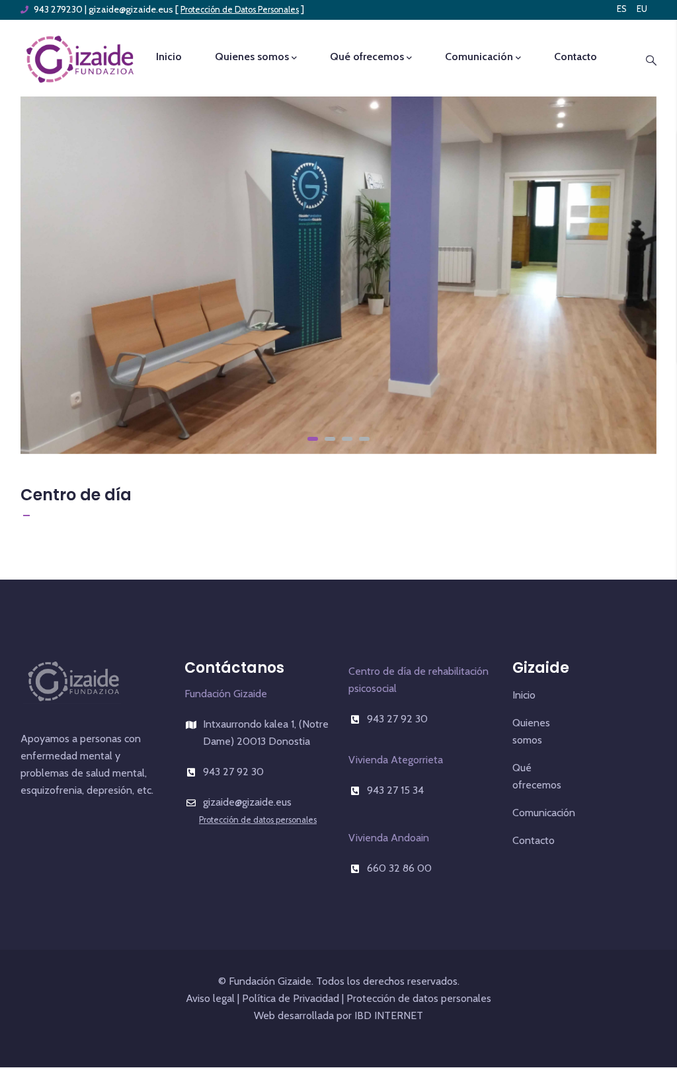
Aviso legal (210, 998)
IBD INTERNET (387, 1015)
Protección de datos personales (258, 820)
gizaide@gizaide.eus (131, 9)
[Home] (79, 57)
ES (622, 8)
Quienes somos (252, 56)
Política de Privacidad (290, 998)
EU (642, 8)
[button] (312, 439)
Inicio (169, 56)
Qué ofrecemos (367, 56)
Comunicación (479, 56)
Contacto (575, 56)
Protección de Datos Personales (239, 10)
